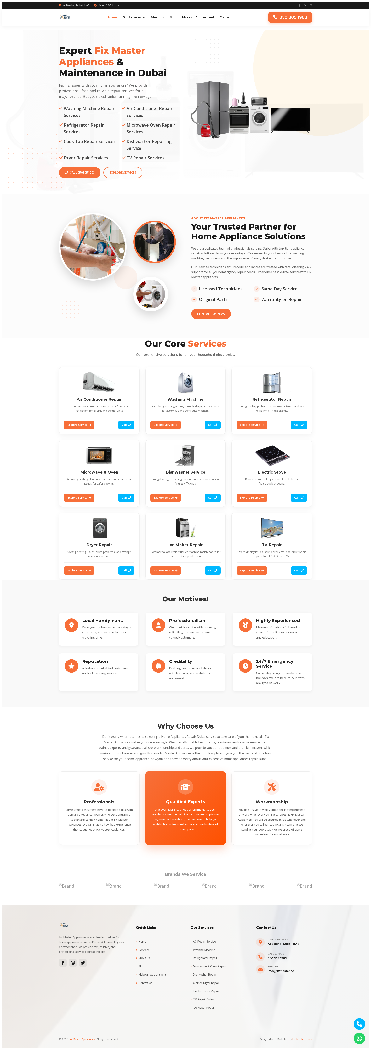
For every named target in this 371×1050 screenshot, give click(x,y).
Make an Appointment (198, 17)
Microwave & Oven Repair (209, 966)
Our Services (132, 17)
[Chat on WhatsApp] (359, 1038)
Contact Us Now (211, 314)
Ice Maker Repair (203, 1007)
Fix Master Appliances (82, 1039)
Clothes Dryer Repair (206, 983)
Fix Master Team (302, 1039)
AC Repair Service (204, 941)
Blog (173, 17)
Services (144, 949)
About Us (157, 17)
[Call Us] (359, 1024)
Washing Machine (204, 949)
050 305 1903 (277, 958)
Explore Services (123, 172)
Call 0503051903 (82, 172)
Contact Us (145, 983)
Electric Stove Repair (206, 991)
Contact (225, 17)
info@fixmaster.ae (281, 971)
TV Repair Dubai (203, 999)
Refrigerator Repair (205, 958)
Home (112, 17)
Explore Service (77, 425)
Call (124, 425)
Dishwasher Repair (204, 974)
